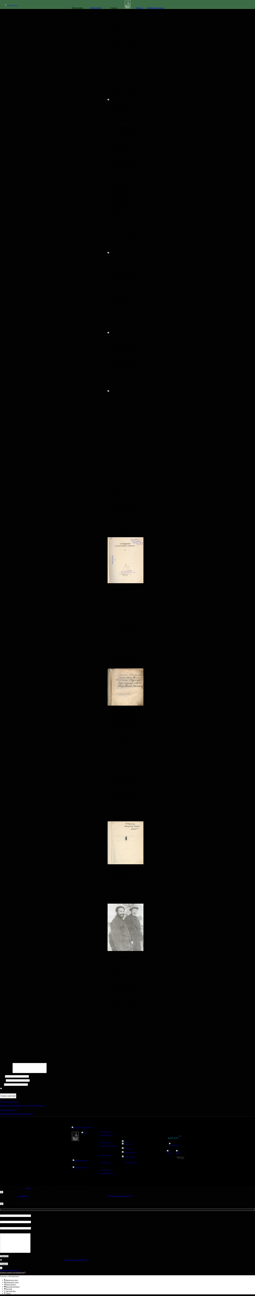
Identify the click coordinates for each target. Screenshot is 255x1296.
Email (2, 1080)
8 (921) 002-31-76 (106, 1155)
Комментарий (6, 1072)
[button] (13, 1272)
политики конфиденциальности (76, 1260)
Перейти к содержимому (9, 1270)
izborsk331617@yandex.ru (109, 1146)
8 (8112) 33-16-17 (106, 1143)
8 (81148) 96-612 (105, 1170)
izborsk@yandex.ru (106, 1135)
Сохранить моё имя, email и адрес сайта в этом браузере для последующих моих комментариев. (25, 1089)
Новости (139, 8)
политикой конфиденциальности (120, 1196)
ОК (2, 1204)
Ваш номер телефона (8, 1226)
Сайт (2, 1084)
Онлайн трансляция (155, 8)
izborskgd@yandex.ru (107, 1173)
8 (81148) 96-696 (105, 1132)
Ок (1, 1192)
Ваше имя (4, 1213)
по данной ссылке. (174, 1137)
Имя (2, 1076)
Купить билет (96, 8)
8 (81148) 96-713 (105, 1163)
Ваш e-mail (4, 1220)
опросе (28, 1188)
